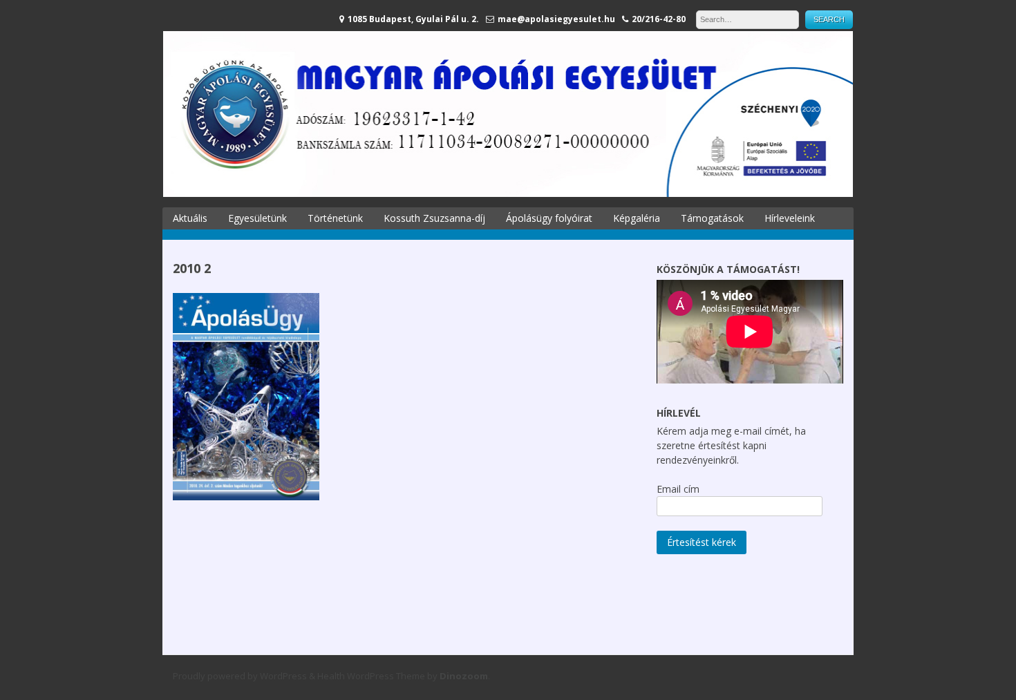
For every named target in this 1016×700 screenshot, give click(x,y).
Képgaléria (636, 218)
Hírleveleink (789, 218)
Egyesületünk (257, 218)
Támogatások (712, 218)
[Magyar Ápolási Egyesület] (508, 193)
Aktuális (190, 218)
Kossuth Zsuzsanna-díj (434, 218)
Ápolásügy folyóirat (549, 218)
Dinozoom (464, 676)
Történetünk (335, 218)
